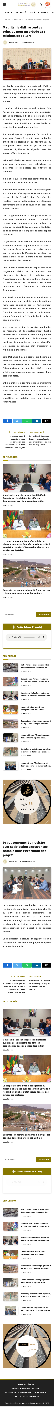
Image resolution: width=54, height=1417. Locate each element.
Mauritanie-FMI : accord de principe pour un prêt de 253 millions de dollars (39, 985)
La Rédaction (40, 1392)
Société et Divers (39, 12)
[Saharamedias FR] (27, 4)
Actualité (21, 12)
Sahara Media (14, 42)
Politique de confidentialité (25, 1388)
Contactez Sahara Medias (27, 1396)
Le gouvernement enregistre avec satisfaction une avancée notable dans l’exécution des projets (15, 442)
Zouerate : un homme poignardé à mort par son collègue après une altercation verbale (27, 591)
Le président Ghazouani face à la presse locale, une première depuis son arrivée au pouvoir (40, 440)
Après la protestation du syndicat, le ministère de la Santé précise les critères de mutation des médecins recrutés (36, 753)
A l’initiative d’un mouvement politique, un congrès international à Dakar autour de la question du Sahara (14, 986)
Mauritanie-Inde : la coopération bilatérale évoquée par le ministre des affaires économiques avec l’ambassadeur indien (24, 498)
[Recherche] (41, 4)
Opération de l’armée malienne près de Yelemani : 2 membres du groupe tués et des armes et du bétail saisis (35, 683)
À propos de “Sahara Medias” (18, 1392)
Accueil (8, 12)
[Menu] (4, 4)
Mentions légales (25, 1384)
